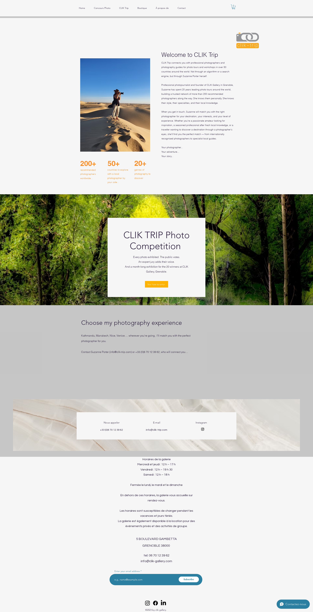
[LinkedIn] (163, 603)
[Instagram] (203, 429)
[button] (233, 7)
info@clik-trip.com (120, 352)
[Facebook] (155, 603)
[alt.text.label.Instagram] (147, 603)
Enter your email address (127, 571)
